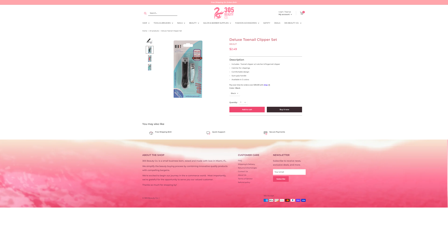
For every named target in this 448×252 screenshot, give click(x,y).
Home (144, 31)
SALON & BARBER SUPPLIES (216, 23)
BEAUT (233, 44)
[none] (150, 41)
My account (284, 14)
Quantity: (233, 102)
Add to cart (247, 109)
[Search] (145, 13)
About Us (242, 175)
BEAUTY (193, 23)
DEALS (277, 23)
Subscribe (280, 179)
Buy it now (284, 109)
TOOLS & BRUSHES (162, 23)
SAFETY (266, 23)
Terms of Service (245, 179)
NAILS (180, 23)
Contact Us (243, 171)
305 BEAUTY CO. (291, 23)
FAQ (240, 160)
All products (154, 31)
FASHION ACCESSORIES (246, 23)
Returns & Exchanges (247, 168)
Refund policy (244, 182)
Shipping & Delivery (246, 164)
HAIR (144, 23)
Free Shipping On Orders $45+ (224, 2)
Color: (234, 88)
